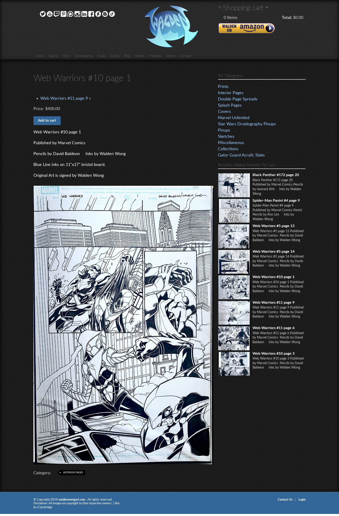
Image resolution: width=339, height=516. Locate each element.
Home (40, 56)
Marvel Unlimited (234, 118)
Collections (228, 149)
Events (114, 56)
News (101, 56)
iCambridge (44, 507)
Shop (66, 56)
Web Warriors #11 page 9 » (65, 98)
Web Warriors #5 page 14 (273, 251)
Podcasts (155, 56)
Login (302, 499)
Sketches (226, 137)
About (170, 56)
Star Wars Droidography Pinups (247, 124)
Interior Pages (73, 472)
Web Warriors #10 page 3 (273, 353)
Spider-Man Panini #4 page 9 (276, 200)
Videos (139, 56)
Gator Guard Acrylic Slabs (241, 155)
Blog (127, 56)
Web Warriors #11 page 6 (273, 328)
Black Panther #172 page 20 (276, 175)
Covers (224, 112)
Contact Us (285, 499)
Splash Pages (230, 105)
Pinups (224, 130)
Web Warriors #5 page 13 (273, 226)
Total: (287, 18)
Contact (185, 56)
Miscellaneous (231, 143)
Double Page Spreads (237, 99)
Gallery (53, 56)
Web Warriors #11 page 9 (273, 302)
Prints (223, 87)
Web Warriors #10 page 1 (273, 277)
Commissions (84, 56)
